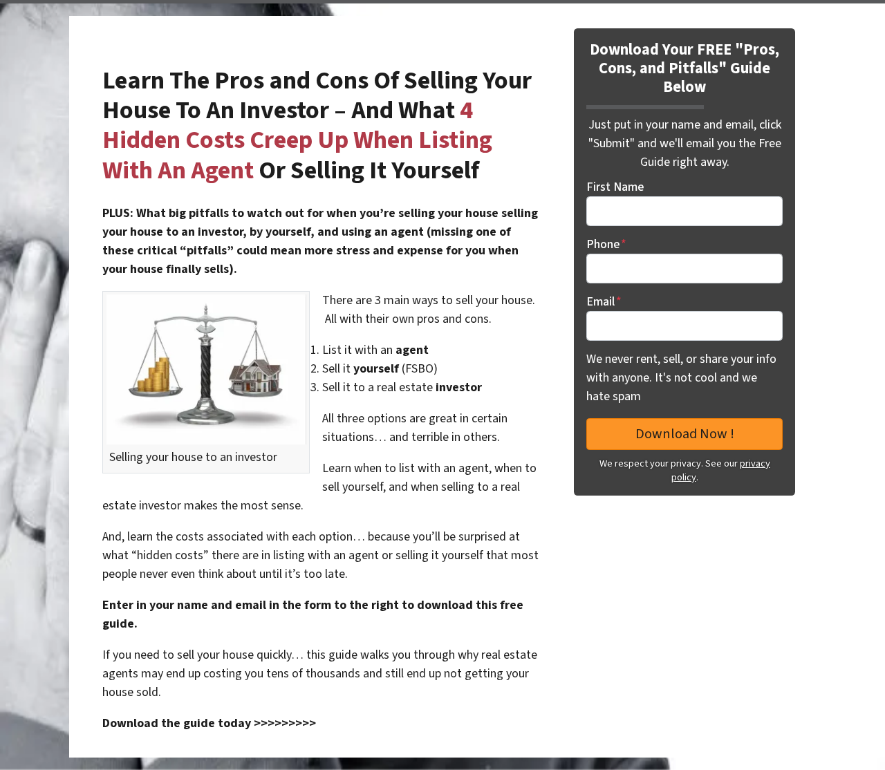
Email (604, 301)
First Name (615, 187)
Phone (606, 244)
